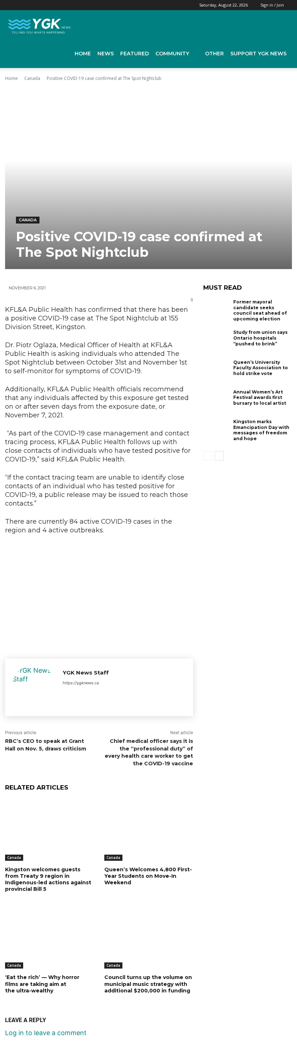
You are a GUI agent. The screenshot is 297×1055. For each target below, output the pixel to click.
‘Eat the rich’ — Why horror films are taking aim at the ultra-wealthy (42, 984)
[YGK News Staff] (34, 687)
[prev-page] (207, 455)
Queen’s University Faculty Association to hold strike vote (260, 368)
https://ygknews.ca (81, 682)
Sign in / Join (272, 5)
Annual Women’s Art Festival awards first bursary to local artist (259, 397)
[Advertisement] (99, 594)
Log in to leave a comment (46, 1033)
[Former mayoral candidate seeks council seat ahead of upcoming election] (216, 311)
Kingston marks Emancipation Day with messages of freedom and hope (261, 430)
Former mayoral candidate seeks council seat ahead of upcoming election (260, 310)
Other (214, 53)
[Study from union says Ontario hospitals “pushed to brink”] (216, 341)
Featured (134, 53)
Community (172, 53)
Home (83, 53)
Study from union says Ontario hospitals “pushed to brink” (260, 337)
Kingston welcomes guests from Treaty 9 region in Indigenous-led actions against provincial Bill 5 (48, 879)
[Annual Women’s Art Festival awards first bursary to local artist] (216, 401)
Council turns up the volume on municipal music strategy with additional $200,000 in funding (148, 984)
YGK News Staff (86, 672)
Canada (32, 78)
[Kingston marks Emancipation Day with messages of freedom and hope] (216, 431)
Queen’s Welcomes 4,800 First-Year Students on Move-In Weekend (148, 876)
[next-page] (219, 455)
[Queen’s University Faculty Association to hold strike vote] (216, 371)
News (105, 53)
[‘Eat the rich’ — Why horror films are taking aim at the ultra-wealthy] (49, 938)
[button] (281, 24)
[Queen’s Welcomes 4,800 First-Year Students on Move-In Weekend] (148, 830)
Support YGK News (258, 53)
